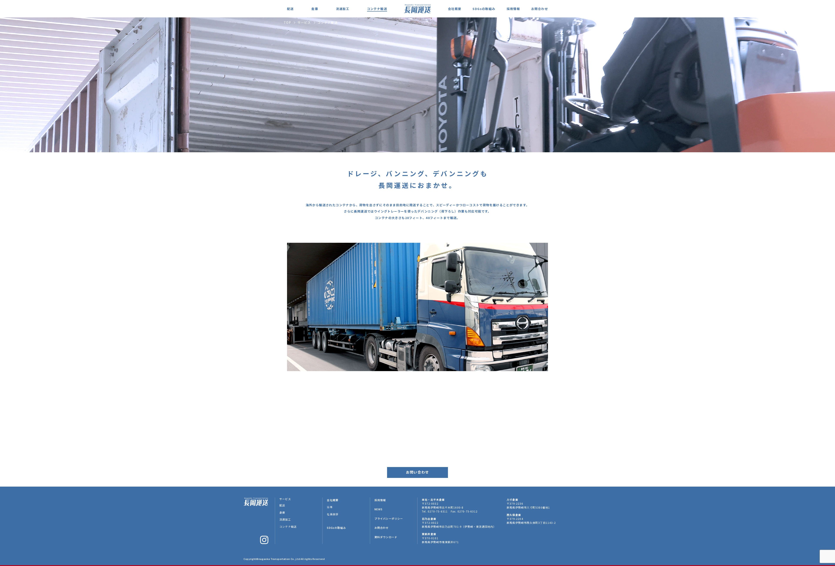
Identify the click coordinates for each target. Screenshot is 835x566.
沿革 (329, 507)
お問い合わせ (417, 472)
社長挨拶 (332, 514)
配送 (290, 9)
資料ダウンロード (385, 537)
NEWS (378, 509)
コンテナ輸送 (377, 9)
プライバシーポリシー (388, 518)
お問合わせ (539, 9)
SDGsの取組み (484, 9)
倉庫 (314, 9)
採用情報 (513, 9)
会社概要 (454, 9)
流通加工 (342, 9)
